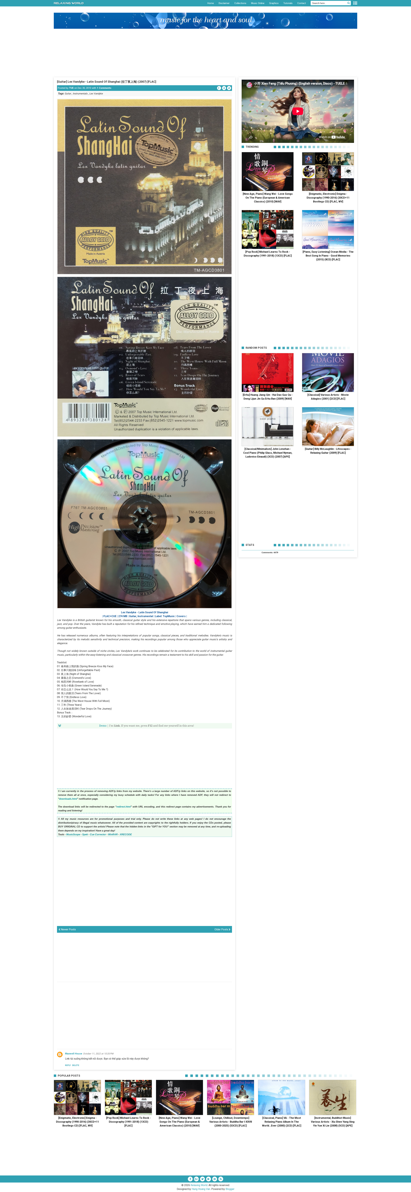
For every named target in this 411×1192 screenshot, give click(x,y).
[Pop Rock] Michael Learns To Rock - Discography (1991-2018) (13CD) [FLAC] (128, 1121)
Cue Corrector (98, 834)
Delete (75, 1065)
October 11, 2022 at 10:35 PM (98, 1053)
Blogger (230, 1189)
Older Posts (221, 929)
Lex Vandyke (96, 93)
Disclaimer (224, 3)
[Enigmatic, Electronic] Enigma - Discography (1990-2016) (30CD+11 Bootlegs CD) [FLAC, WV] (328, 197)
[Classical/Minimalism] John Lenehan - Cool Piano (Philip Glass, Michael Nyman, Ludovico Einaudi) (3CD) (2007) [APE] (267, 452)
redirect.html (123, 806)
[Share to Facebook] (219, 88)
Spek (85, 834)
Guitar (68, 93)
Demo (102, 725)
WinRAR (113, 834)
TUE (71, 88)
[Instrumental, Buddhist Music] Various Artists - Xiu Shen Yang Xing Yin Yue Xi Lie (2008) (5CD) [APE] (332, 1121)
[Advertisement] (205, 52)
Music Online (257, 3)
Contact (301, 3)
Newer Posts (68, 929)
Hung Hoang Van (201, 1189)
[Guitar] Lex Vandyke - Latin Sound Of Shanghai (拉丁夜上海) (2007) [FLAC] (106, 81)
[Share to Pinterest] (224, 88)
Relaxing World (199, 1185)
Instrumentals (80, 93)
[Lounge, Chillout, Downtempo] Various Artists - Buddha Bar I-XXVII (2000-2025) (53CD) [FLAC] (230, 1121)
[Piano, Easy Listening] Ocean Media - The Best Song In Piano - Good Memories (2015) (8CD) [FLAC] (328, 255)
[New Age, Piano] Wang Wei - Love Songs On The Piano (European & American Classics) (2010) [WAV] (268, 197)
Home (210, 3)
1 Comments (104, 88)
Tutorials (288, 3)
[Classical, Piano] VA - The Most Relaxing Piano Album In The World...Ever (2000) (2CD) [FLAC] (281, 1121)
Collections (240, 3)
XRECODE (126, 834)
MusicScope (73, 834)
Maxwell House (73, 1053)
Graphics (274, 3)
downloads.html (68, 798)
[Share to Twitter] (229, 88)
